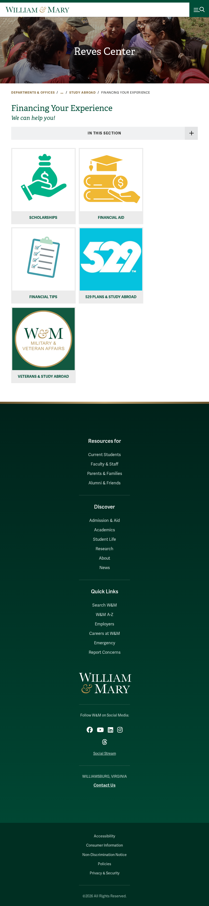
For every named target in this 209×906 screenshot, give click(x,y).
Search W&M (104, 605)
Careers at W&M (104, 633)
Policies (104, 864)
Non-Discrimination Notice (104, 855)
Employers (104, 624)
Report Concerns (105, 652)
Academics (104, 530)
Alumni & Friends (104, 483)
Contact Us (104, 785)
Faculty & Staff (104, 464)
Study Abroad (82, 93)
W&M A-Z (104, 614)
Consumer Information (104, 845)
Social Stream (104, 753)
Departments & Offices (33, 93)
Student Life (104, 539)
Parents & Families (104, 473)
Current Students (104, 454)
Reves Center (104, 51)
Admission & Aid (104, 520)
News (104, 567)
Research (104, 548)
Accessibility (104, 836)
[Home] (37, 9)
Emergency (104, 643)
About (104, 558)
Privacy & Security (105, 873)
